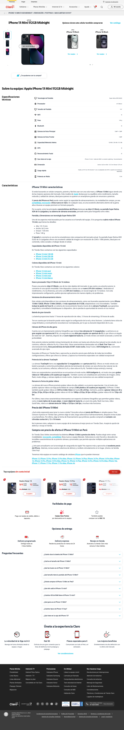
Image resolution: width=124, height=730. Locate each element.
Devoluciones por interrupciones (98, 672)
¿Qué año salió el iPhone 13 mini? (55, 588)
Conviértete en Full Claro (34, 683)
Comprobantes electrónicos (73, 679)
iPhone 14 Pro (93, 459)
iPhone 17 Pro (45, 463)
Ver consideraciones (65, 653)
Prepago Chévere (15, 686)
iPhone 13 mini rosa (43, 276)
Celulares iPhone (52, 672)
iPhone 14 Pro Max (106, 459)
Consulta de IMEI (69, 690)
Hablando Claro (69, 693)
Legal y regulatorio (106, 716)
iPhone (78, 454)
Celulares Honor (51, 683)
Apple (76, 194)
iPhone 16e (112, 461)
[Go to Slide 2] (7, 43)
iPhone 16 (65, 461)
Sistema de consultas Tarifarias (51, 716)
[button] (111, 1)
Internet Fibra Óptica (33, 672)
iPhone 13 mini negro (44, 273)
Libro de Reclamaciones (95, 686)
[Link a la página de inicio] (4, 13)
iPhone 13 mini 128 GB (44, 254)
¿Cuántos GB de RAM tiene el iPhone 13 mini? (59, 595)
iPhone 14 (71, 459)
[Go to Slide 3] (7, 52)
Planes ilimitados (16, 683)
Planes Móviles (39, 7)
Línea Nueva (14, 676)
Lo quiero (29, 493)
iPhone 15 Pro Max (53, 461)
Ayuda (86, 7)
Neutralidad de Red (69, 716)
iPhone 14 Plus (81, 459)
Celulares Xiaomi (52, 679)
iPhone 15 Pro (40, 461)
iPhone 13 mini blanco (44, 278)
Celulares (22, 7)
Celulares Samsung (53, 676)
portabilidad (36, 203)
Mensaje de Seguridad (94, 683)
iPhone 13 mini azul (43, 271)
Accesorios (73, 7)
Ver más (114, 472)
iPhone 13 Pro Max (59, 459)
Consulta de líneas (70, 686)
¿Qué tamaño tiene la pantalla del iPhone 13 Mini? (61, 575)
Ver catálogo (115, 23)
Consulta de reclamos (94, 679)
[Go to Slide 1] (7, 35)
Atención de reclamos (94, 676)
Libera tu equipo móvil (71, 672)
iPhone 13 (36, 459)
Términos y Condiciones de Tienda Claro (100, 693)
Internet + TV (30, 676)
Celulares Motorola (52, 686)
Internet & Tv (57, 7)
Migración (13, 690)
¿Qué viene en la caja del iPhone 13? (56, 616)
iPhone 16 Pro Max (100, 461)
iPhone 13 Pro (45, 459)
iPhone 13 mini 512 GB (44, 259)
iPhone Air (71, 463)
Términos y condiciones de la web (100, 714)
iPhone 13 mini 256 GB (44, 256)
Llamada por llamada (71, 676)
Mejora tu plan (31, 679)
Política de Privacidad (67, 714)
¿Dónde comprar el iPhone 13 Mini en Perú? (59, 582)
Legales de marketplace (95, 697)
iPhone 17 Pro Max (59, 463)
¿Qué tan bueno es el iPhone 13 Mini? (56, 568)
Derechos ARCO (82, 714)
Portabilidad (14, 672)
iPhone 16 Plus (75, 461)
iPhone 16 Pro (87, 461)
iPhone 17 (36, 463)
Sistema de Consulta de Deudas (88, 716)
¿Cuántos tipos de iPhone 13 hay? (55, 609)
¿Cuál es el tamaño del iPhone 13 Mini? (57, 561)
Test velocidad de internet (72, 683)
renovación (46, 203)
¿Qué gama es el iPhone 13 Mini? (55, 602)
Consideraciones (92, 690)
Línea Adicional (15, 679)
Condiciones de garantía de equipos (47, 714)
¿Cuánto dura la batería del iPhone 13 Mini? (59, 554)
